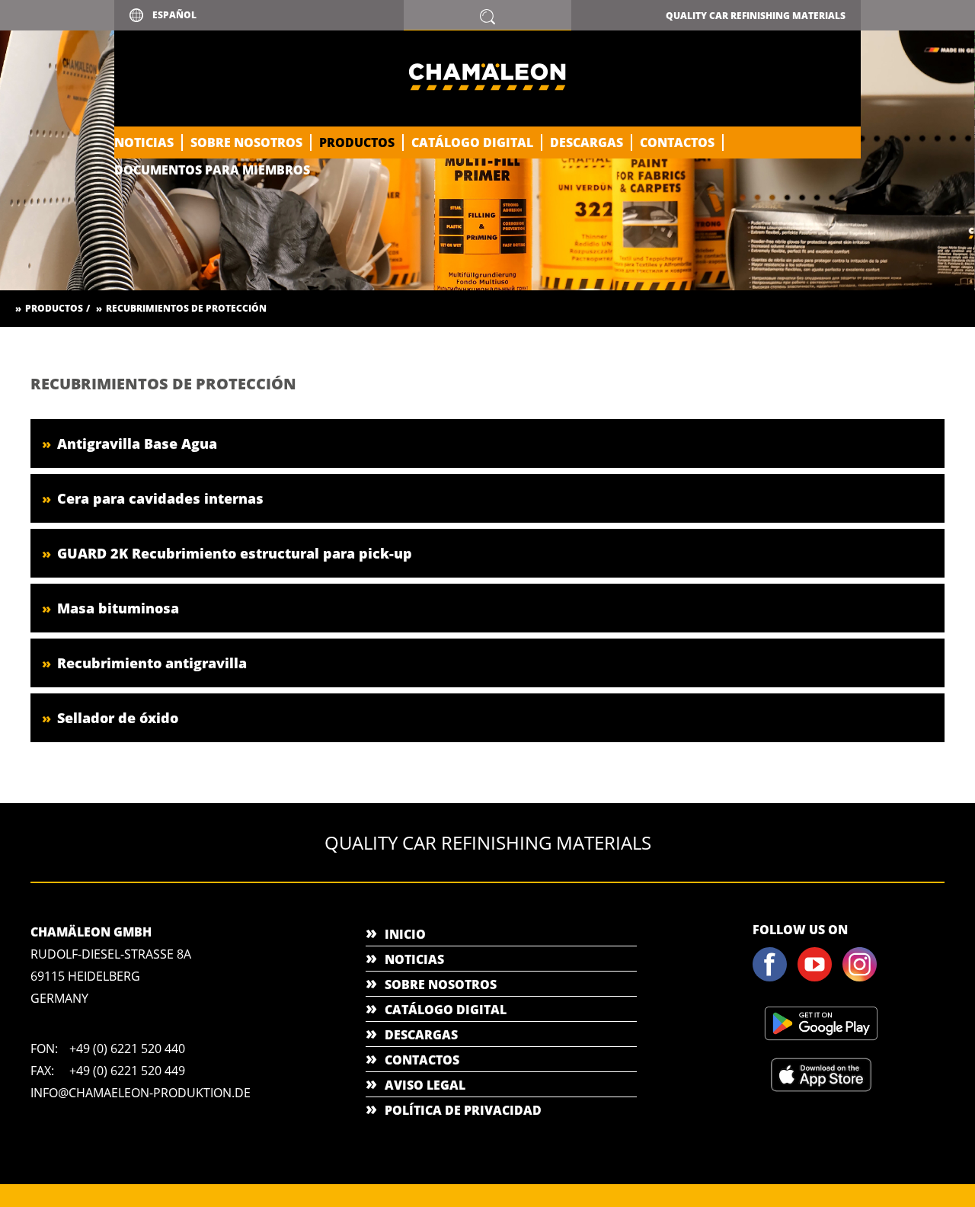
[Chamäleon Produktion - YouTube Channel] (819, 978)
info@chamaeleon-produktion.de (140, 1092)
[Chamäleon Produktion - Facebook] (774, 978)
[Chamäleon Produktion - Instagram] (863, 978)
